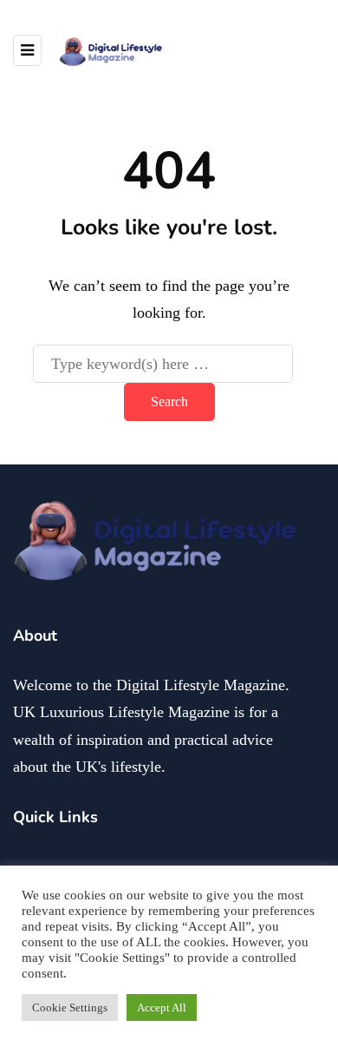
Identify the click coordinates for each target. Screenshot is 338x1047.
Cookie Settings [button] (69, 1007)
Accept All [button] (161, 1007)
